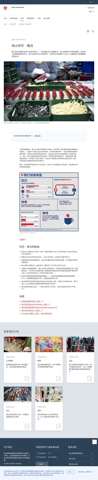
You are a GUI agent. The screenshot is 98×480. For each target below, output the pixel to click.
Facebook (41, 453)
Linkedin (54, 457)
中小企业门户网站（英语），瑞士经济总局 (36, 313)
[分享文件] (92, 31)
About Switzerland (18, 7)
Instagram (42, 457)
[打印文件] (87, 31)
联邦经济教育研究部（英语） (31, 301)
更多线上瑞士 (73, 464)
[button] (5, 18)
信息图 (22, 239)
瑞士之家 (72, 459)
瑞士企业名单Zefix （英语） (31, 310)
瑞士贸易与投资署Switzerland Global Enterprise (38, 307)
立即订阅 (37, 136)
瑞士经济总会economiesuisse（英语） (34, 304)
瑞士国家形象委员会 (76, 453)
